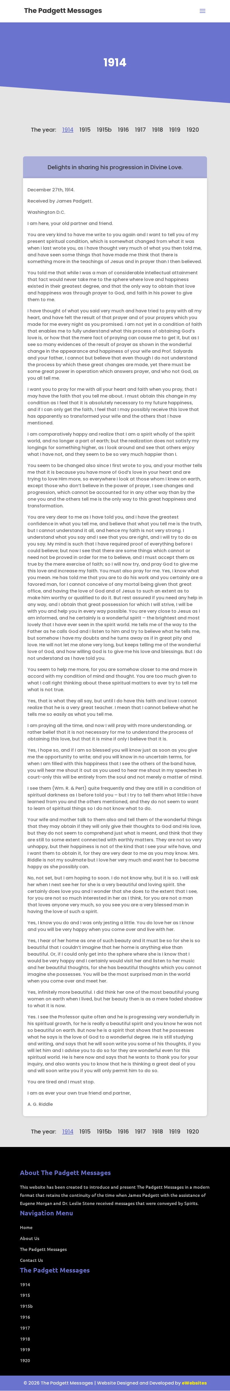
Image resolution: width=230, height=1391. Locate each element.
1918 (157, 130)
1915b (104, 130)
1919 (174, 130)
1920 (193, 130)
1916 (123, 130)
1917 (140, 130)
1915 (85, 130)
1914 (115, 62)
